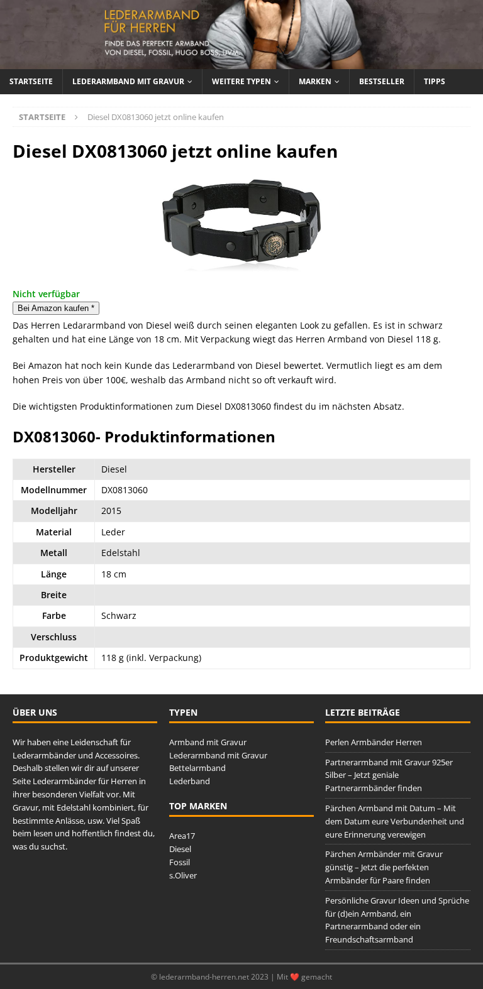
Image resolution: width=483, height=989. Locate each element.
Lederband (189, 781)
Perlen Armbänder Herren (373, 742)
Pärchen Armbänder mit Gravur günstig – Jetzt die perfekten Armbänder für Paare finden (384, 867)
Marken (315, 81)
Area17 (182, 835)
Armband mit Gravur (208, 742)
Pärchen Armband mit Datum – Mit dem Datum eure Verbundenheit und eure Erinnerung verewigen (394, 821)
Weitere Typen (241, 81)
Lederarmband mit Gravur (128, 81)
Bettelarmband (197, 767)
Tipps (434, 81)
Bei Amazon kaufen (56, 308)
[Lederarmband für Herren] (241, 62)
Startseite (31, 81)
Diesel (180, 849)
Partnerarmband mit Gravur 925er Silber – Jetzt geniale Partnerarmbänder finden (389, 775)
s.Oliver (183, 875)
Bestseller (381, 81)
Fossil (179, 862)
